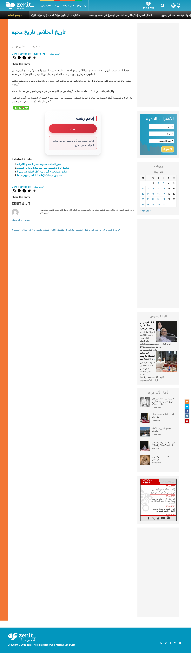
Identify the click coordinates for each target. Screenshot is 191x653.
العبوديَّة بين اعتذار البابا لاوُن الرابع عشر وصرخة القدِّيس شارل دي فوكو (163, 401)
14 (148, 194)
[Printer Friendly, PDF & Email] (21, 108)
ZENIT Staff (40, 54)
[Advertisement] (158, 65)
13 (143, 194)
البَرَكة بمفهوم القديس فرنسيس (160, 458)
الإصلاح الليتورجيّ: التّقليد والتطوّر (162, 429)
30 (158, 204)
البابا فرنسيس (47, 5)
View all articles (21, 220)
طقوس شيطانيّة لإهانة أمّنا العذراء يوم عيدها (39, 175)
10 (163, 188)
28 (148, 204)
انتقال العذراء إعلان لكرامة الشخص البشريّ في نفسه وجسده (107, 15)
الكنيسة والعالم (68, 5)
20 (143, 199)
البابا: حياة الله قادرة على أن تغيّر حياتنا (163, 415)
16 (158, 194)
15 (153, 194)
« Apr (142, 211)
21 (148, 199)
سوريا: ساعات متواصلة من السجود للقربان (39, 164)
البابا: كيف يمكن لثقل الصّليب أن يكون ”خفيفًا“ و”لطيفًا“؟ (163, 443)
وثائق (79, 5)
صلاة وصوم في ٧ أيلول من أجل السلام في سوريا (42, 171)
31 (163, 204)
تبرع (85, 5)
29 (153, 204)
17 (163, 194)
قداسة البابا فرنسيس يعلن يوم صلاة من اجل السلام (43, 167)
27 (143, 204)
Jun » (148, 211)
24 (163, 199)
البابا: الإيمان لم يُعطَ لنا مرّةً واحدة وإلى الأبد (147, 325)
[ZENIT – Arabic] (23, 5)
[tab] (149, 481)
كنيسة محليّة (55, 54)
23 (158, 199)
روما (57, 5)
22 (153, 199)
